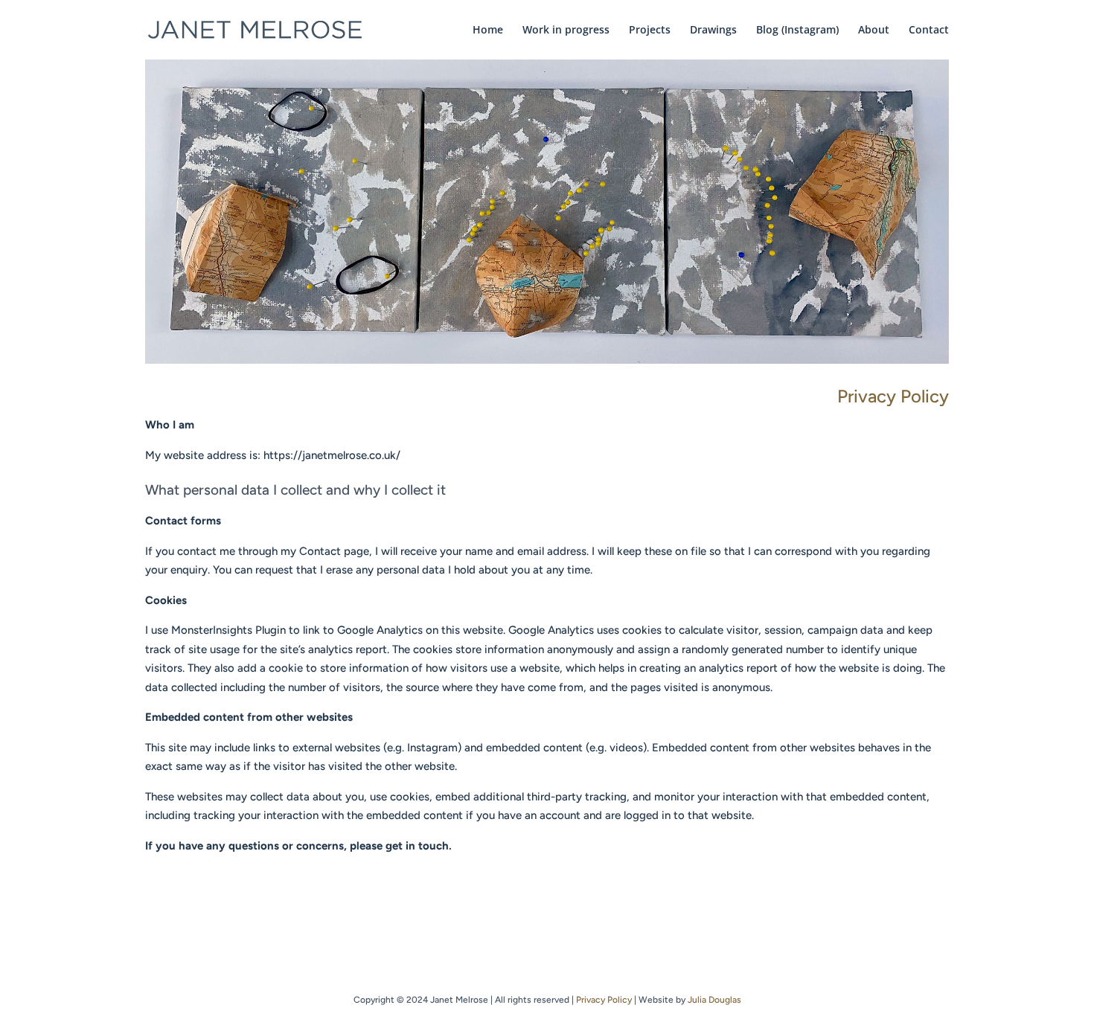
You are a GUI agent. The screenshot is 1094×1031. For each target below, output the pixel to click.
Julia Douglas (714, 1000)
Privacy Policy (604, 1000)
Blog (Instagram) (797, 30)
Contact (929, 30)
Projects (650, 30)
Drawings (713, 30)
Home (488, 30)
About (873, 30)
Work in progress (566, 30)
